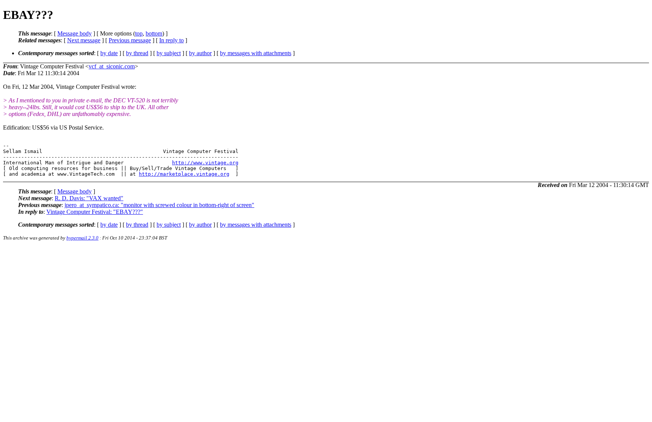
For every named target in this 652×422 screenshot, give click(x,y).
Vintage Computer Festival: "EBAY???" (94, 212)
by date (109, 53)
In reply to (171, 40)
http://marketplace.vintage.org (184, 174)
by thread (137, 53)
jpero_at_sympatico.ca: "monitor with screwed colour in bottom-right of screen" (159, 205)
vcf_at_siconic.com (112, 66)
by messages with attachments (255, 53)
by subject (169, 53)
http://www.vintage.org (205, 162)
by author (200, 53)
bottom (154, 33)
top (139, 33)
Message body (74, 33)
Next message (83, 40)
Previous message (130, 40)
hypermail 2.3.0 (82, 238)
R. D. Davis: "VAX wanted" (89, 198)
